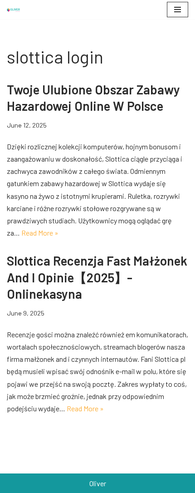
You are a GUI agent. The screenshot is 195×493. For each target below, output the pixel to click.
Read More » (39, 232)
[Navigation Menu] (177, 9)
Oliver (97, 483)
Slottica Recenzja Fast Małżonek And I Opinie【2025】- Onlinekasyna (97, 277)
